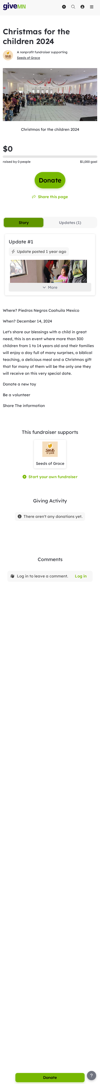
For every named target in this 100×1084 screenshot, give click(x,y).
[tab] (23, 222)
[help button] (91, 1075)
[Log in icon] (82, 6)
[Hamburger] (91, 6)
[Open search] (73, 6)
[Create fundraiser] (63, 6)
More (52, 287)
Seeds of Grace (28, 58)
